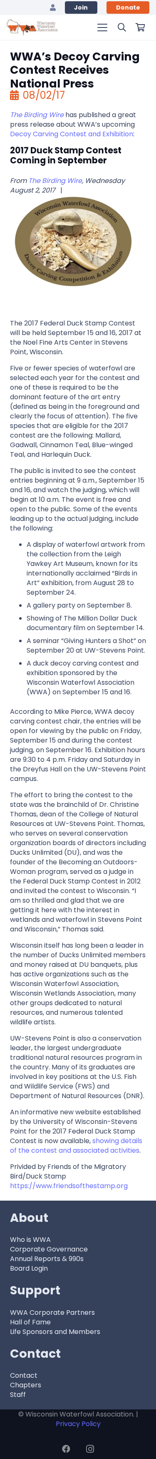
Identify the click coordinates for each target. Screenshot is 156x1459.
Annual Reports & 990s (47, 1259)
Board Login (29, 1268)
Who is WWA (30, 1239)
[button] (102, 28)
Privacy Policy (78, 1424)
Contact (23, 1375)
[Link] (53, 7)
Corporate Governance (49, 1249)
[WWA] (32, 27)
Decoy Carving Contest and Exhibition (71, 134)
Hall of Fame (30, 1322)
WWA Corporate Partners (52, 1312)
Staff (18, 1394)
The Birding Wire (55, 180)
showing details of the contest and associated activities (76, 1145)
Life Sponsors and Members (55, 1331)
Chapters (25, 1385)
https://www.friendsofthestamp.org (69, 1186)
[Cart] (140, 27)
